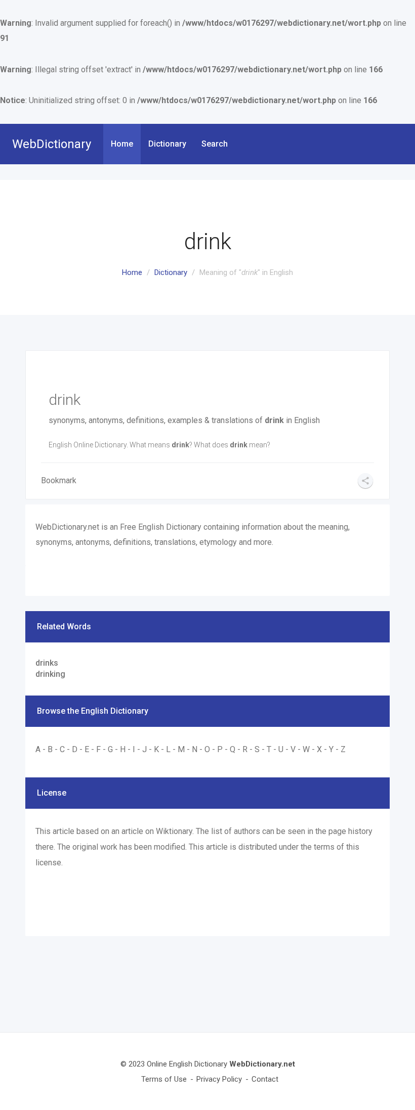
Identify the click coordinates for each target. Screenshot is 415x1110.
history (360, 831)
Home (122, 144)
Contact (265, 1079)
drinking (50, 674)
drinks (46, 663)
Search (214, 144)
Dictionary (167, 144)
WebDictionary (51, 144)
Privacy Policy (219, 1079)
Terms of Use (164, 1079)
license (48, 862)
